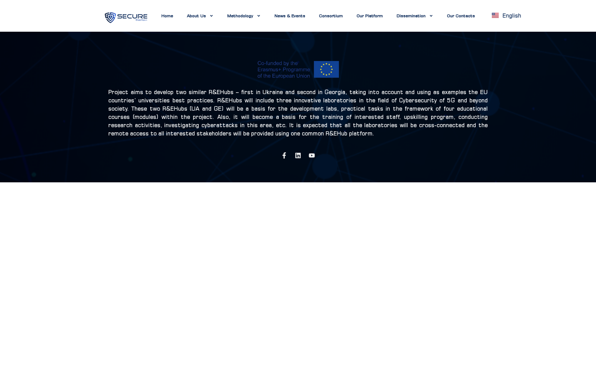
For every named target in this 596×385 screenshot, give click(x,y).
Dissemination (411, 15)
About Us (196, 15)
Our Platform (370, 15)
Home (167, 15)
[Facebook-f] (284, 155)
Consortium (331, 15)
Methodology (240, 15)
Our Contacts (461, 15)
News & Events (290, 15)
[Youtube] (312, 155)
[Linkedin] (298, 155)
